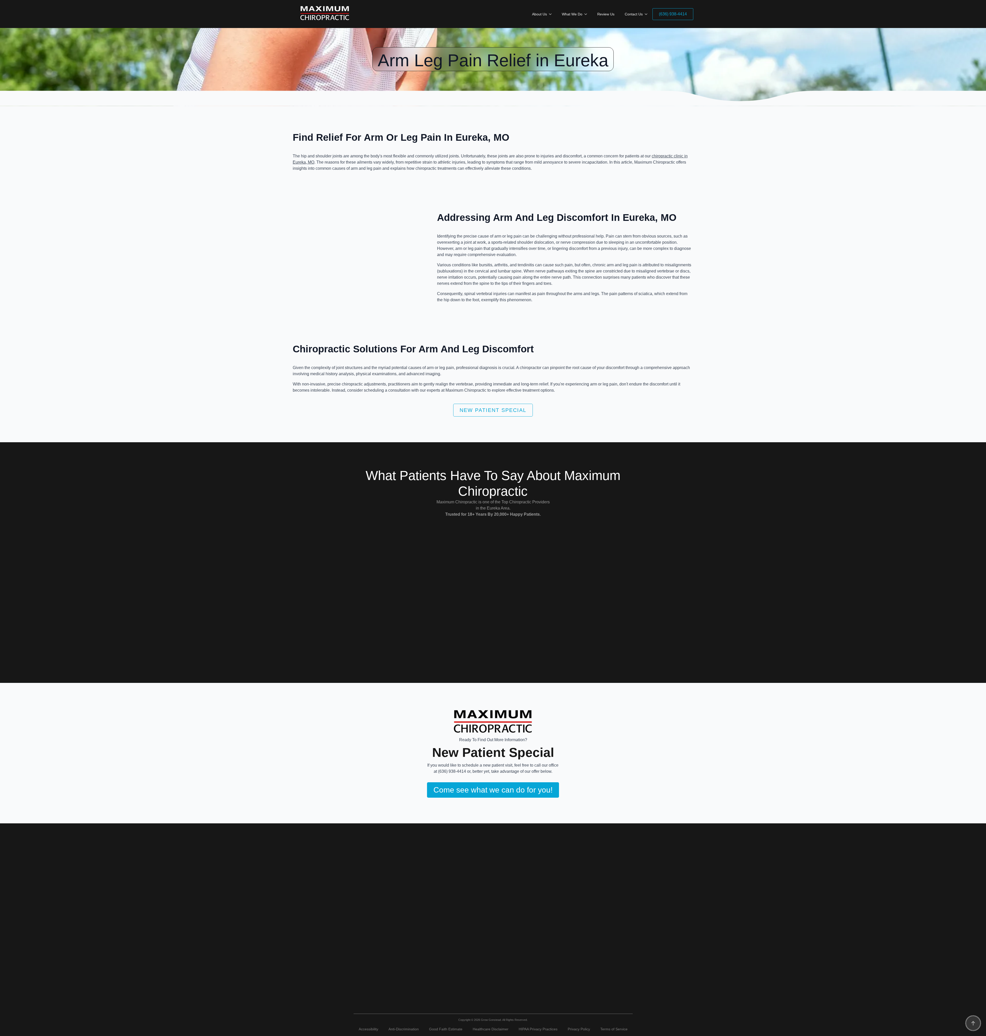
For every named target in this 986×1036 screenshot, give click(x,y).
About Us (539, 14)
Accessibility (368, 1029)
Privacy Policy (579, 1029)
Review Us (605, 14)
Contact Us (634, 14)
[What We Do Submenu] (587, 14)
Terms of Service (614, 1029)
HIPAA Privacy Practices (538, 1029)
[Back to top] (973, 1023)
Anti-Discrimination (403, 1029)
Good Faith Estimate (445, 1029)
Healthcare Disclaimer (490, 1029)
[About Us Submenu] (552, 14)
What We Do (572, 14)
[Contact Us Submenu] (647, 14)
